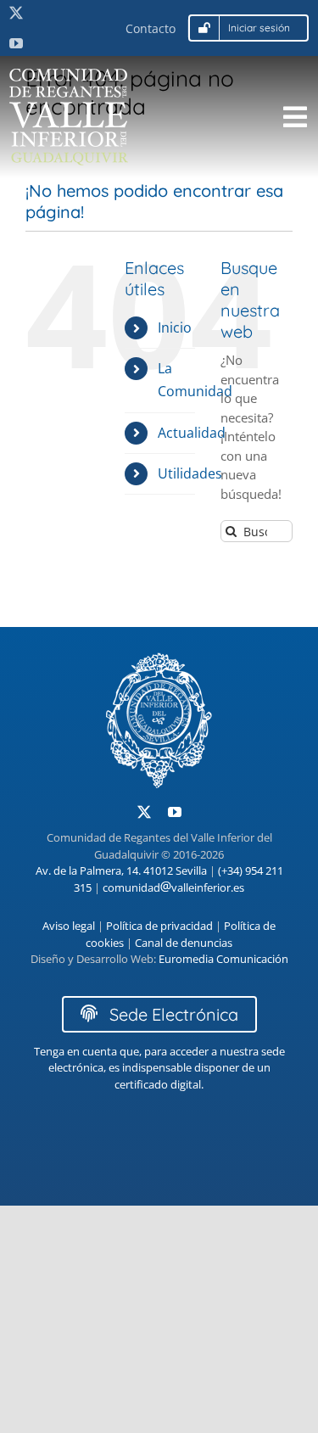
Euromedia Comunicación (223, 958)
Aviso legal (68, 925)
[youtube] (16, 43)
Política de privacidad (159, 925)
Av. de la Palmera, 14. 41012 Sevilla (121, 870)
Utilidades (190, 473)
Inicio (175, 327)
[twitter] (16, 13)
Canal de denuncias (183, 942)
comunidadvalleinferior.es (173, 887)
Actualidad (192, 432)
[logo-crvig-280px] (68, 74)
